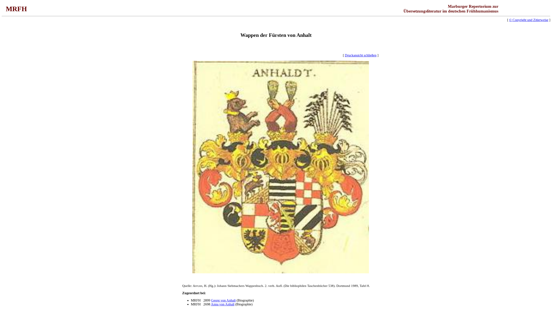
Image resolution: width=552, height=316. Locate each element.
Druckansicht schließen (360, 55)
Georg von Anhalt (223, 300)
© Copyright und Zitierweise (528, 20)
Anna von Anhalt (222, 304)
